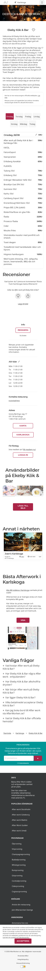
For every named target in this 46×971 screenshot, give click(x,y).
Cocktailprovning (19, 881)
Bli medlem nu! (29, 449)
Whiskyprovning (19, 865)
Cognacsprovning (19, 891)
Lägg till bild (23, 304)
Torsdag (19, 116)
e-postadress (14, 400)
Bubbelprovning (18, 859)
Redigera (23, 330)
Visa (23, 620)
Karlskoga (23, 435)
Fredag (28, 116)
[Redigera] (36, 135)
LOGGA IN (23, 455)
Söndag (14, 124)
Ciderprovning (18, 886)
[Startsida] (5, 2)
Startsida (7, 733)
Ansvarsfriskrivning (23, 963)
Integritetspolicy (24, 763)
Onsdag (9, 116)
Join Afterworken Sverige (22, 910)
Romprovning (17, 870)
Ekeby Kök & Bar (36, 733)
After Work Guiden (20, 825)
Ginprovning (17, 875)
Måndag (23, 124)
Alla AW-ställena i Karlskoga (17, 590)
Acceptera (23, 941)
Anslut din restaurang (21, 904)
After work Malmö (19, 820)
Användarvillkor (23, 956)
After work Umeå (19, 830)
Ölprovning (16, 843)
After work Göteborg (21, 814)
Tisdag (32, 124)
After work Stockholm (21, 809)
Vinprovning (17, 849)
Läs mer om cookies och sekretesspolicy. (16, 937)
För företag (23, 335)
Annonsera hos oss (20, 923)
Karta (23, 426)
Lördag (37, 116)
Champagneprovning (21, 854)
